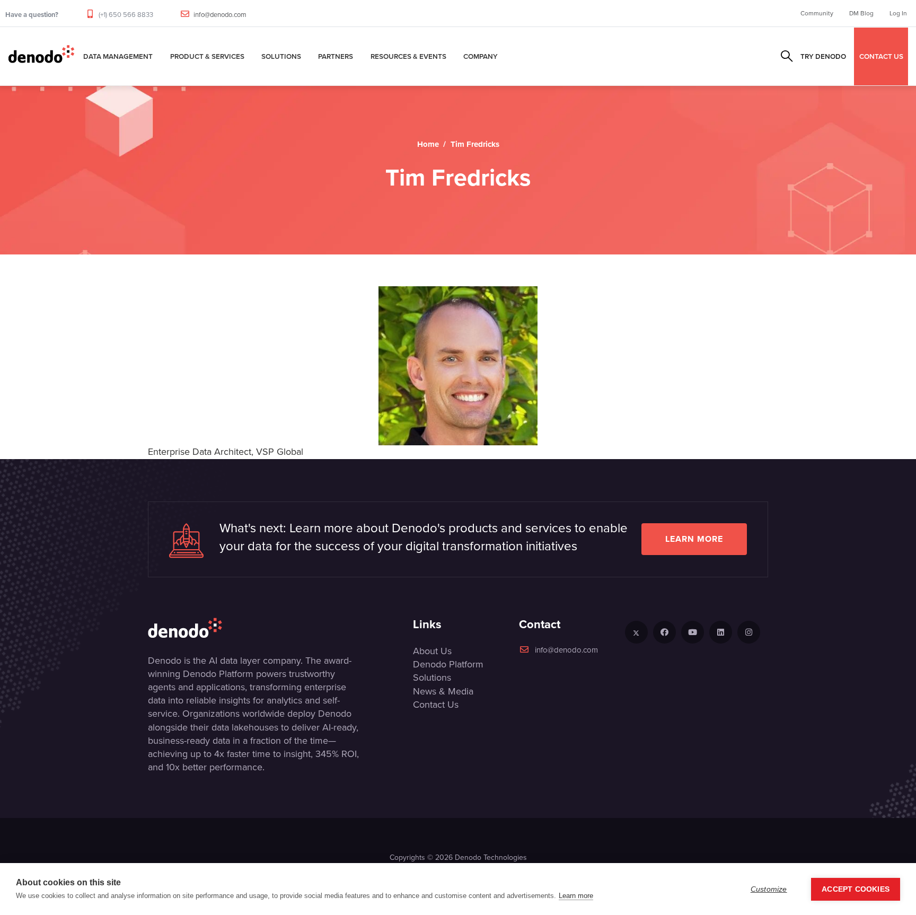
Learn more (694, 539)
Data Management (118, 56)
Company (480, 56)
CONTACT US (881, 56)
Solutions (281, 56)
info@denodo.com (219, 15)
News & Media (443, 691)
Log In (898, 13)
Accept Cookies (855, 889)
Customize (769, 889)
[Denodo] (41, 56)
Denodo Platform (448, 664)
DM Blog (861, 13)
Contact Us (436, 704)
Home (428, 144)
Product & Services (207, 56)
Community (816, 13)
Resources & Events (408, 56)
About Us (432, 651)
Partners (335, 56)
